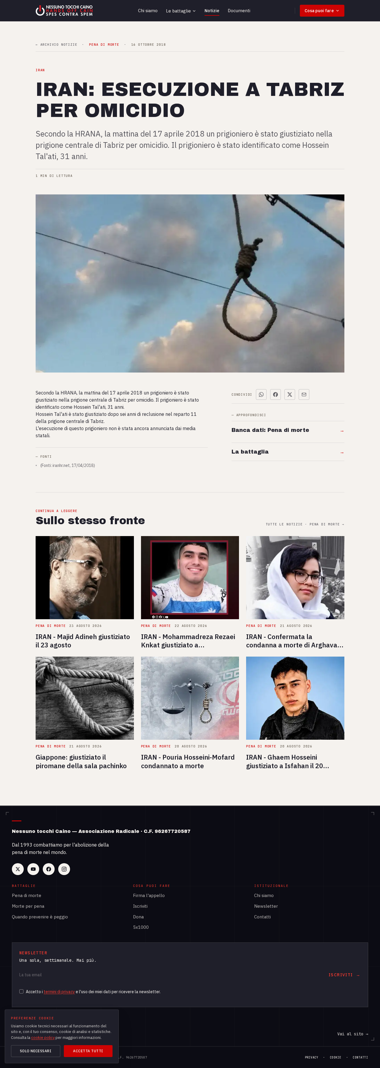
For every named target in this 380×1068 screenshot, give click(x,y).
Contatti (262, 917)
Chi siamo (148, 10)
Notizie (212, 10)
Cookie (335, 1057)
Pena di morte (26, 895)
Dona (138, 917)
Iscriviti (140, 906)
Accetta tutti (88, 1051)
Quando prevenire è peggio (40, 917)
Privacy (312, 1057)
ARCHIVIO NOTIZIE (56, 45)
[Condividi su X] (289, 394)
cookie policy (43, 1037)
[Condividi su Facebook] (275, 394)
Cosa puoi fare (319, 10)
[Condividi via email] (304, 394)
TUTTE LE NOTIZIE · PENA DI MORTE (305, 524)
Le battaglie (178, 11)
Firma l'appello (149, 895)
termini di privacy (59, 991)
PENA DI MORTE (104, 45)
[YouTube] (33, 869)
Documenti (239, 10)
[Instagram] (64, 869)
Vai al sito (352, 1034)
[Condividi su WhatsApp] (261, 394)
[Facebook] (49, 869)
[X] (18, 869)
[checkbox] (21, 991)
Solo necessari (36, 1051)
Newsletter (266, 906)
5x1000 (141, 927)
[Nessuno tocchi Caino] (65, 11)
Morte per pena (28, 906)
